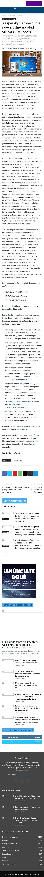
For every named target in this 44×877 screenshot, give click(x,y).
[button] (3, 10)
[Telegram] (35, 473)
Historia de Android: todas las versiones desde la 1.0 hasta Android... (26, 820)
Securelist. (23, 429)
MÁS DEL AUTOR (10, 506)
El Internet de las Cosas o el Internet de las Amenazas (32, 489)
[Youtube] (28, 781)
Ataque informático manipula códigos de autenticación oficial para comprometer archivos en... (27, 719)
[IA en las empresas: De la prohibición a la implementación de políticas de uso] (8, 686)
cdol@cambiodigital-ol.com (27, 775)
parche (15, 330)
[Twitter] (9, 473)
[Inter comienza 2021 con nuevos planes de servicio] (8, 810)
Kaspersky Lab (17, 460)
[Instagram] (16, 781)
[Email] (25, 473)
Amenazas (20, 16)
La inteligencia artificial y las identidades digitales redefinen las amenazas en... (27, 708)
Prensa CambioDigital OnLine (14, 48)
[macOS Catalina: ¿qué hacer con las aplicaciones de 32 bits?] (8, 799)
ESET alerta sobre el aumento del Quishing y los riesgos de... (20, 643)
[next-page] (7, 553)
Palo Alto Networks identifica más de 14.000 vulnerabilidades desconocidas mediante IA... (28, 696)
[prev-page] (3, 553)
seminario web (32, 441)
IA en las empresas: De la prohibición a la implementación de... (27, 685)
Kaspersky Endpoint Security (20, 379)
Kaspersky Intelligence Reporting (18, 401)
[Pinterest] (15, 473)
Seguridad (11, 16)
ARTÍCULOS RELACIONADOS (15, 501)
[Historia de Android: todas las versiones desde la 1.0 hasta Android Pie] (8, 821)
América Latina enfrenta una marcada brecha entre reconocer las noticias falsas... (27, 673)
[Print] (30, 473)
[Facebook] (4, 473)
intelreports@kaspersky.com (16, 407)
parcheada (6, 309)
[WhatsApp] (20, 473)
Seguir (37, 737)
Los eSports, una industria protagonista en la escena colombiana (12, 489)
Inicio (4, 16)
